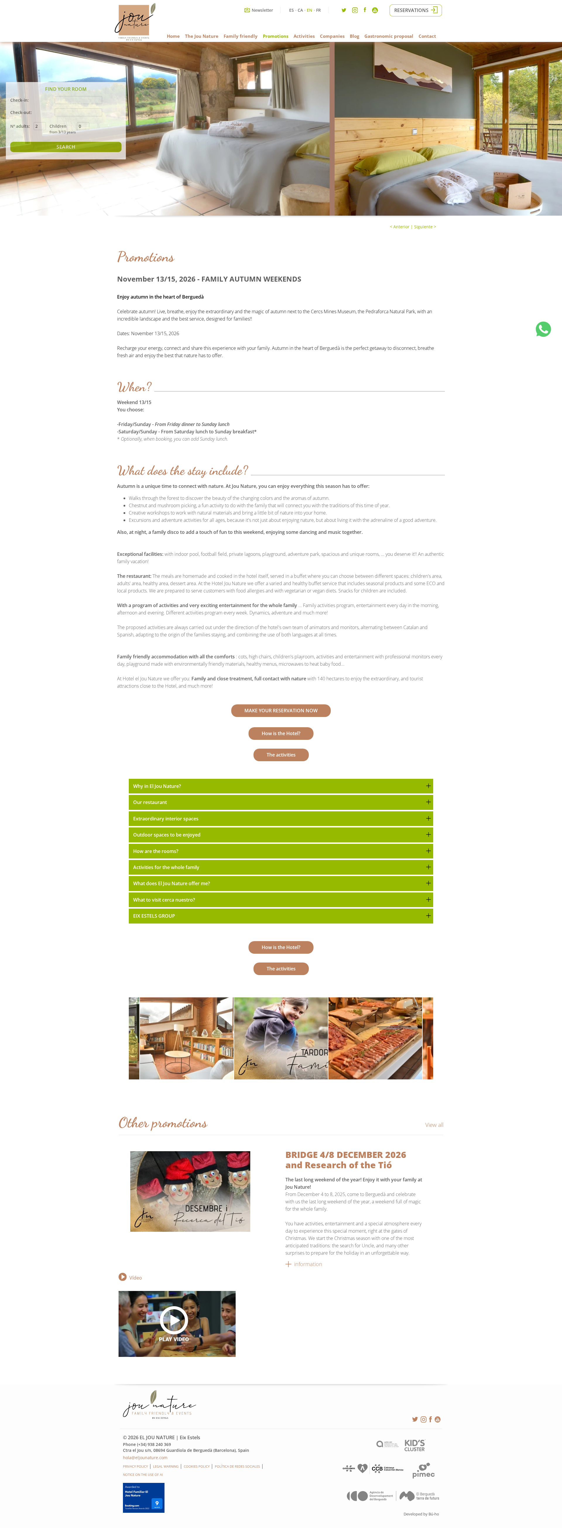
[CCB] (372, 1473)
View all (434, 1125)
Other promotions (163, 1122)
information (308, 1264)
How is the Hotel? (281, 733)
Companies (332, 36)
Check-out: (21, 112)
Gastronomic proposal (388, 36)
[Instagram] (355, 11)
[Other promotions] (202, 1191)
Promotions (275, 36)
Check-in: (19, 100)
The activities (281, 755)
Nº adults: (20, 126)
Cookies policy (197, 1466)
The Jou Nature (201, 36)
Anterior (400, 226)
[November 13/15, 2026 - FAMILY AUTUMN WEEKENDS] (187, 1038)
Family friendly (241, 36)
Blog (354, 36)
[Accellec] (387, 1445)
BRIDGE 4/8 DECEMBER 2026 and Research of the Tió (345, 1160)
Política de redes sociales (237, 1466)
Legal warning (166, 1466)
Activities (304, 36)
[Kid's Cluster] (415, 1449)
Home (173, 36)
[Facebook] (365, 10)
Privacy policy (135, 1466)
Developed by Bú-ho (421, 1514)
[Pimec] (424, 1477)
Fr (318, 10)
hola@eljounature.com (145, 1457)
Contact (427, 36)
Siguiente (423, 226)
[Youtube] (375, 11)
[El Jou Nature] (135, 39)
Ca (300, 10)
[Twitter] (344, 11)
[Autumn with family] (281, 1038)
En (309, 10)
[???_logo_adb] (393, 1499)
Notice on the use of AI (143, 1474)
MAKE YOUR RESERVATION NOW (281, 710)
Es (291, 10)
